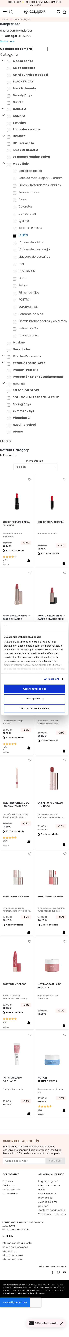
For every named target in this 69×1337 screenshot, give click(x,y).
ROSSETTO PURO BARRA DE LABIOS (16, 523)
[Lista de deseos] (58, 11)
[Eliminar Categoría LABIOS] (3, 36)
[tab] (34, 55)
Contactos (8, 1185)
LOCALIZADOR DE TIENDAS (15, 1229)
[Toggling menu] (4, 11)
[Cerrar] (40, 49)
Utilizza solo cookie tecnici (34, 708)
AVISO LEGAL (8, 1225)
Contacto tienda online (51, 1210)
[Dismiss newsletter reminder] (62, 1323)
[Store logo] (34, 11)
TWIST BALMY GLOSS (14, 984)
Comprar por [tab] (10, 24)
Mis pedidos (9, 1251)
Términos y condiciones (52, 1214)
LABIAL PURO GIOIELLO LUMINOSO (50, 804)
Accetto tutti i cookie (34, 688)
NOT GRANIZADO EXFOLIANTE (12, 1079)
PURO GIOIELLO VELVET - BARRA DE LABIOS (16, 617)
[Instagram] (58, 1272)
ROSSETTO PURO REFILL (51, 522)
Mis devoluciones (12, 1259)
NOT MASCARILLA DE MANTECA (49, 985)
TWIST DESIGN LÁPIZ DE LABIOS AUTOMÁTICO (16, 804)
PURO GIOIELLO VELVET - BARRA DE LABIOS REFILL (51, 617)
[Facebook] (52, 1272)
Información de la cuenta (17, 1243)
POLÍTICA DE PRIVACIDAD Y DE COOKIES (22, 1222)
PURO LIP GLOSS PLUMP (16, 896)
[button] (30, 479)
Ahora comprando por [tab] (16, 31)
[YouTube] (64, 1272)
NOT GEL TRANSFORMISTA (47, 1079)
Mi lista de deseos (12, 1255)
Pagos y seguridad (49, 1181)
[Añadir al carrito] (28, 560)
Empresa (7, 1181)
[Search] (11, 11)
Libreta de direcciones (15, 1247)
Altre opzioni (51, 678)
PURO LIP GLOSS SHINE (50, 896)
